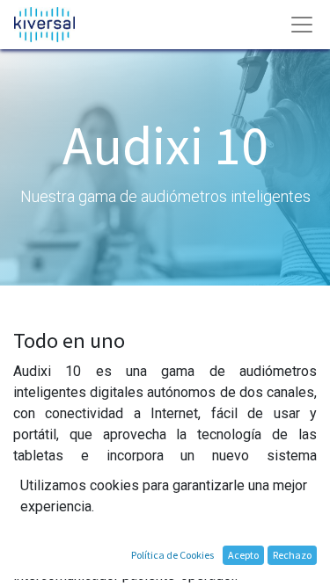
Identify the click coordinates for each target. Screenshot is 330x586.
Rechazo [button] (292, 554)
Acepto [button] (243, 554)
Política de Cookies (172, 554)
